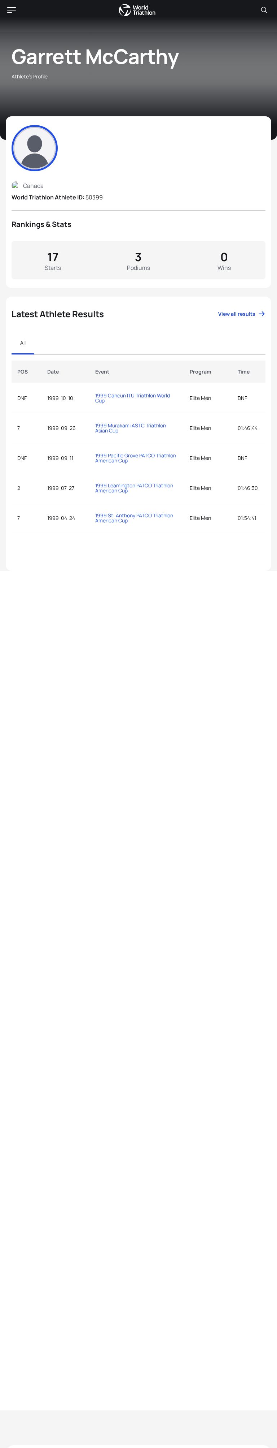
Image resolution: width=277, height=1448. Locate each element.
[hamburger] (11, 10)
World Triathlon (137, 10)
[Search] (264, 10)
